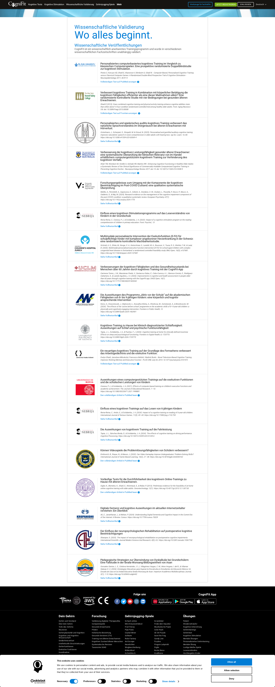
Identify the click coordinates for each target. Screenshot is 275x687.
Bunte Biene (159, 650)
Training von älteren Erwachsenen (106, 639)
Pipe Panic (129, 630)
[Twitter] (123, 601)
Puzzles (157, 642)
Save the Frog (160, 636)
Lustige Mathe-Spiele (192, 647)
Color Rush (158, 630)
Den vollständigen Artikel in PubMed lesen (118, 461)
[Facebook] (117, 601)
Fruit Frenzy (130, 627)
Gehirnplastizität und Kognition (72, 633)
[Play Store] (184, 601)
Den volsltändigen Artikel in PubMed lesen (118, 395)
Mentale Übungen (190, 639)
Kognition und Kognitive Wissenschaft (68, 637)
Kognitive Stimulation (192, 636)
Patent (186, 621)
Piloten (95, 630)
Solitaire (128, 636)
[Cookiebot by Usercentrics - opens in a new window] (38, 681)
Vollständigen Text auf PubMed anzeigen (118, 82)
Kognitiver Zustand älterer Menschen (107, 642)
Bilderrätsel (129, 650)
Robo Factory (130, 639)
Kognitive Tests (35, 4)
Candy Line (159, 639)
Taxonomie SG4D (99, 647)
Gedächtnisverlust (66, 641)
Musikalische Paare (162, 627)
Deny (231, 678)
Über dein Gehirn (66, 624)
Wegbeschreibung (132, 647)
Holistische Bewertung (101, 633)
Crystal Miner (130, 633)
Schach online (131, 621)
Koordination (64, 652)
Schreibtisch (130, 653)
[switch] (102, 681)
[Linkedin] (143, 601)
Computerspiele (98, 624)
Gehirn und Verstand (67, 621)
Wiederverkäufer (190, 624)
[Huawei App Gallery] (162, 601)
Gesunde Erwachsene (101, 627)
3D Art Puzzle (159, 633)
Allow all (231, 662)
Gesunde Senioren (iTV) (102, 636)
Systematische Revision (102, 645)
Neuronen (63, 630)
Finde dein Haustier (162, 624)
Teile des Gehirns (66, 627)
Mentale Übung (189, 645)
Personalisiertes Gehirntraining (196, 642)
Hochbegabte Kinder (191, 653)
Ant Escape (129, 642)
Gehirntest (187, 633)
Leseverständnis (190, 650)
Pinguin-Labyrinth (161, 645)
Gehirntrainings (189, 630)
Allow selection (231, 670)
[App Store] (205, 601)
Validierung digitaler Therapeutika (106, 621)
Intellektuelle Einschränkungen (72, 644)
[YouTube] (130, 601)
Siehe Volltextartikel (109, 141)
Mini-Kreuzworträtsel (133, 624)
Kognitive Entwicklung (192, 627)
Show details (168, 681)
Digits (156, 647)
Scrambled (158, 621)
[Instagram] (136, 601)
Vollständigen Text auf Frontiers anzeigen (119, 113)
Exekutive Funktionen (68, 650)
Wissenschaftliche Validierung (80, 4)
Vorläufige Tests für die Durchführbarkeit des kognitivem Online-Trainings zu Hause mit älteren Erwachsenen (143, 480)
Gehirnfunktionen (66, 647)
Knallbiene (158, 653)
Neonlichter (130, 645)
